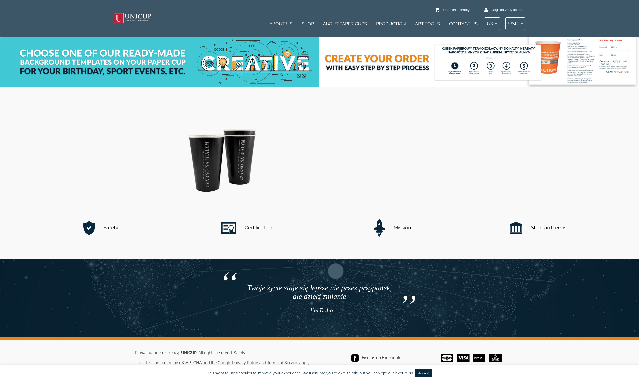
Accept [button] (423, 373)
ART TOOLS (427, 23)
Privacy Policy (245, 362)
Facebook (391, 357)
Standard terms (548, 228)
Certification (257, 228)
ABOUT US (280, 23)
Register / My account (508, 10)
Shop (308, 23)
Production (391, 23)
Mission (401, 228)
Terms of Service (282, 362)
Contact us (463, 23)
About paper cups (345, 23)
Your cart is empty (456, 10)
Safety (110, 228)
